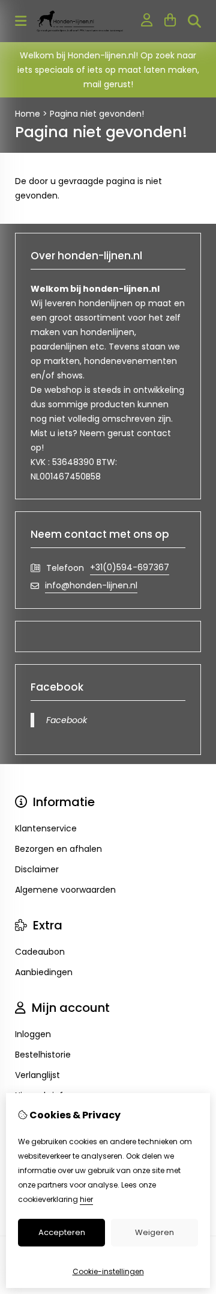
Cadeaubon (40, 952)
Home (27, 114)
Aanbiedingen (44, 972)
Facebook (66, 720)
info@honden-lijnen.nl (91, 585)
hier (86, 1199)
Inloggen (33, 1034)
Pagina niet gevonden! (97, 114)
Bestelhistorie (43, 1055)
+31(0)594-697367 (129, 567)
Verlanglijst (37, 1075)
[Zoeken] (194, 21)
